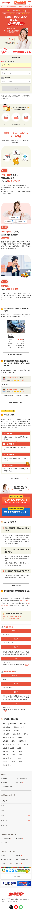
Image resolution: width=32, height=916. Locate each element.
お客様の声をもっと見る (15, 402)
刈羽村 (5, 765)
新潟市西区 (6, 734)
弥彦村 (5, 758)
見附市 (5, 744)
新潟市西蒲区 (14, 377)
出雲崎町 (5, 761)
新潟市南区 (17, 730)
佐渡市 (13, 751)
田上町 (12, 758)
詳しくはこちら (15, 478)
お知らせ (18, 863)
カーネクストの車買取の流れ (11, 618)
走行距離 (7, 77)
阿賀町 (19, 758)
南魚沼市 (5, 755)
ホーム (3, 6)
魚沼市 (21, 751)
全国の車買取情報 (11, 6)
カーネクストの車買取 (7, 786)
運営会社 (3, 855)
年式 (6, 69)
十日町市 (21, 741)
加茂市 (13, 741)
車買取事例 (4, 782)
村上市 (12, 744)
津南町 (21, 761)
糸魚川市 (26, 744)
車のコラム (19, 782)
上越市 (19, 748)
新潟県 (9, 377)
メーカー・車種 (9, 61)
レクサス (10, 335)
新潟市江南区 (18, 727)
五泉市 (12, 748)
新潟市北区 (13, 723)
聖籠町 (21, 755)
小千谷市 (5, 741)
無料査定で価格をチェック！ (16, 512)
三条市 (5, 737)
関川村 (12, 765)
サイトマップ (4, 842)
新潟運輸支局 (24, 600)
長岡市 (26, 734)
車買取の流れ (4, 778)
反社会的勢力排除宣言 (22, 859)
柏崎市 (12, 737)
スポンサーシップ (6, 863)
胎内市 (13, 755)
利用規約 (18, 855)
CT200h (11, 337)
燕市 (18, 744)
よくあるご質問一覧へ (15, 585)
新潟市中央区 (7, 727)
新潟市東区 (23, 723)
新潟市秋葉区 (7, 730)
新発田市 (20, 737)
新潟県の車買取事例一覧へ (15, 354)
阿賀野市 (5, 751)
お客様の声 (19, 838)
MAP (26, 664)
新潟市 (5, 723)
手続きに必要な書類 (21, 778)
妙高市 (5, 748)
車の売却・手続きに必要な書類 (12, 616)
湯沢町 (13, 761)
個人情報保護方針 (6, 859)
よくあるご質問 (5, 838)
